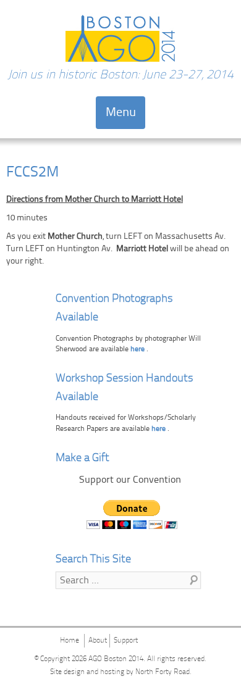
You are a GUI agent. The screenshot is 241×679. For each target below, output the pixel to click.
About (97, 640)
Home (69, 640)
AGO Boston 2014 (115, 659)
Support (126, 640)
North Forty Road (162, 672)
